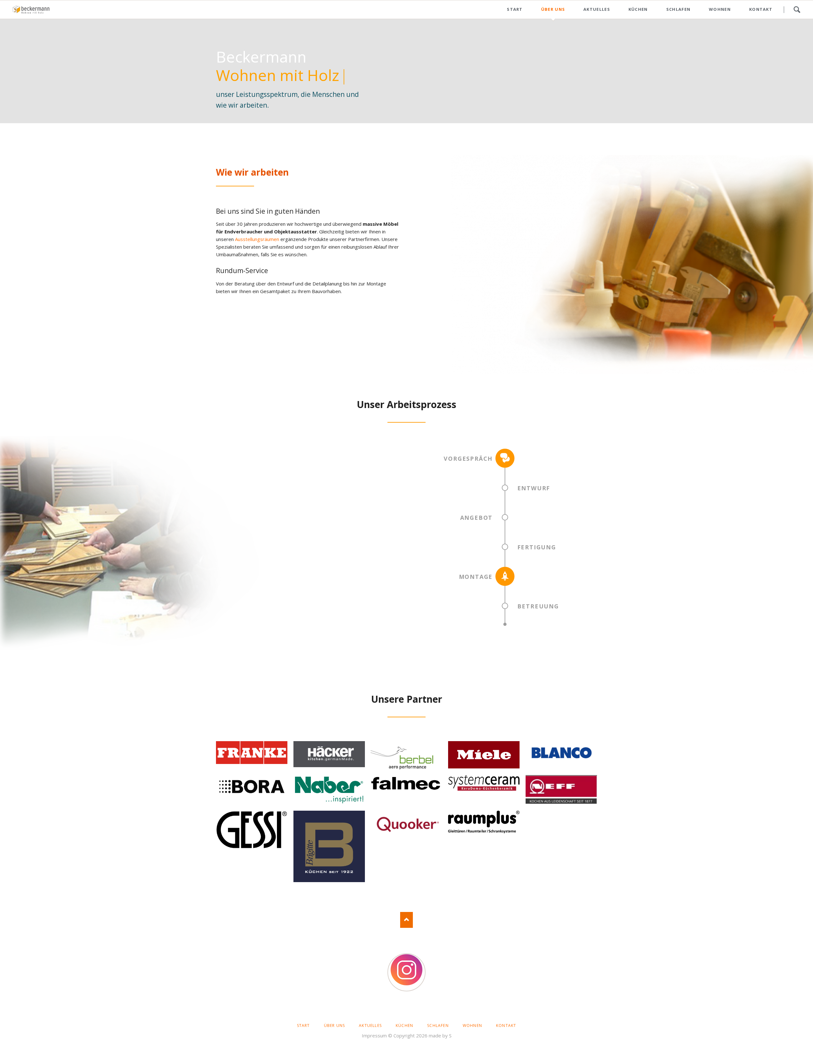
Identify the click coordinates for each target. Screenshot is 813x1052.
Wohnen (720, 9)
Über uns (553, 9)
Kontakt (760, 9)
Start (515, 9)
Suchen (797, 9)
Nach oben (406, 920)
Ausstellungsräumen (257, 239)
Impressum (374, 1035)
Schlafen (678, 9)
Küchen (638, 9)
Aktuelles (596, 9)
